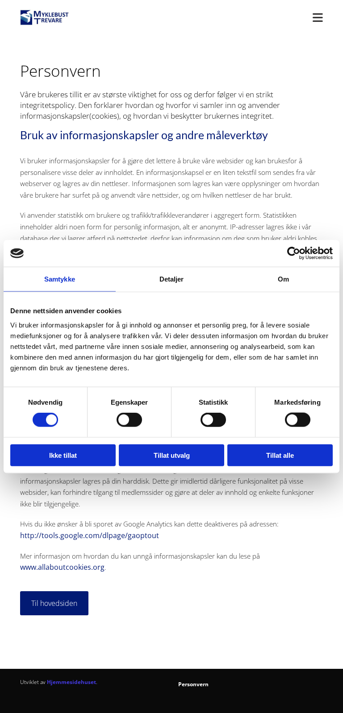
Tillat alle (280, 455)
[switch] (129, 420)
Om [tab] (283, 279)
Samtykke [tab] (59, 279)
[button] (54, 603)
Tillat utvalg (172, 455)
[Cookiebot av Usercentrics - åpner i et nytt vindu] (294, 253)
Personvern (193, 684)
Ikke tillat (63, 455)
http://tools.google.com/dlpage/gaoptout (89, 535)
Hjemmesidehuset (71, 682)
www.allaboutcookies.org (62, 567)
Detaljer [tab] (171, 279)
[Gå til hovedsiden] (53, 17)
